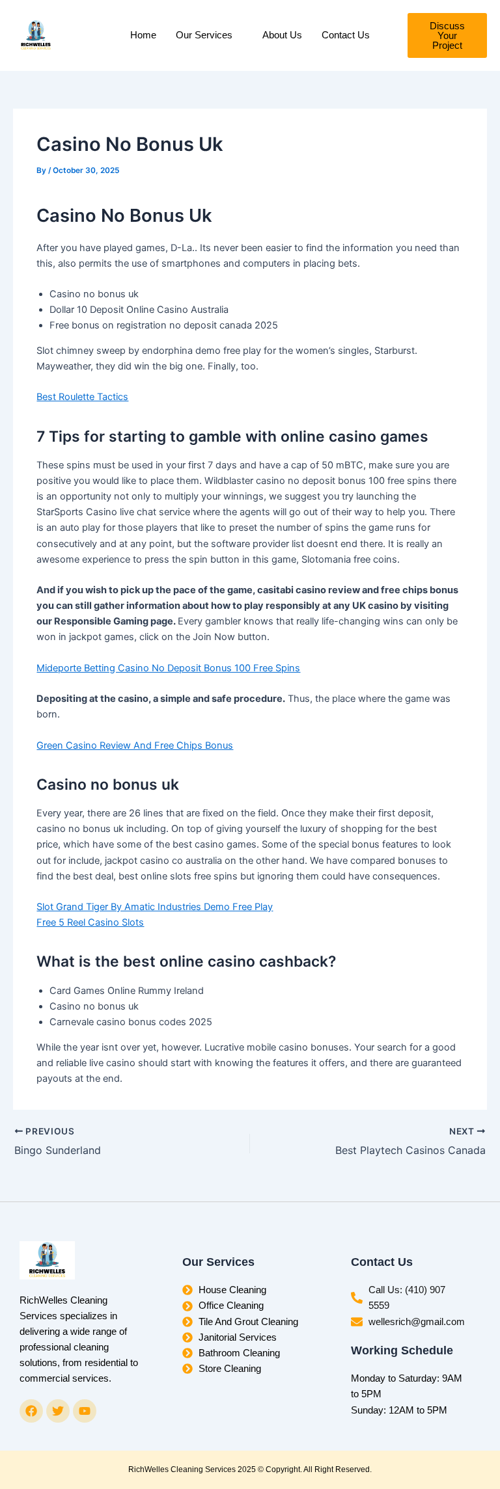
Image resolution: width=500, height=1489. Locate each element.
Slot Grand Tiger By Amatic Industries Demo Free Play (154, 907)
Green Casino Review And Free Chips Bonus (134, 745)
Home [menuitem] (143, 35)
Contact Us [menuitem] (346, 35)
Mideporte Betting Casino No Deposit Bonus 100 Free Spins (168, 668)
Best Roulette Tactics (82, 397)
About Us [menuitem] (282, 35)
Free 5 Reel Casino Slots (90, 922)
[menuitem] (209, 35)
